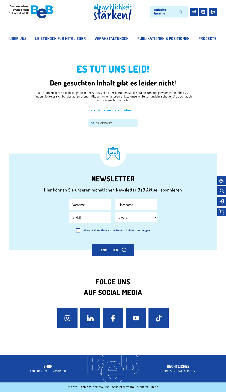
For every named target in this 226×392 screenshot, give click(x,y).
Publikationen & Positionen (163, 38)
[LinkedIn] (90, 318)
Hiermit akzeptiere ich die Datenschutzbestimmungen (117, 230)
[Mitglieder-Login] (213, 12)
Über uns (17, 38)
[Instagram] (67, 318)
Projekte (207, 38)
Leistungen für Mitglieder (60, 38)
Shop (48, 366)
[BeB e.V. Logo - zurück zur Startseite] (31, 11)
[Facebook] (113, 318)
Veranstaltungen (112, 38)
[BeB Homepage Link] (113, 12)
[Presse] (203, 12)
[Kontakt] (194, 12)
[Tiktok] (158, 318)
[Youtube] (136, 318)
